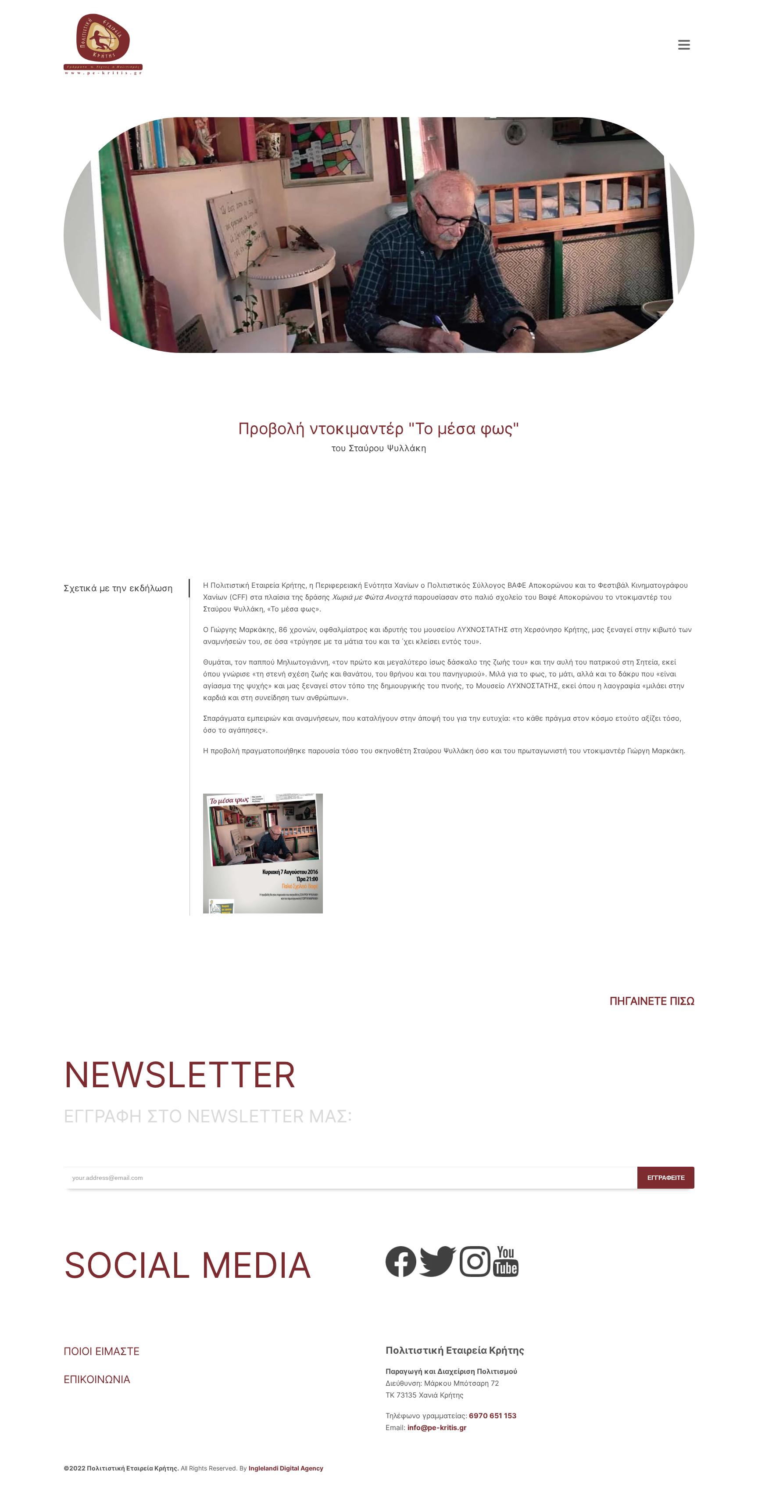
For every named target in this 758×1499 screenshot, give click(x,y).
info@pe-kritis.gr (437, 1427)
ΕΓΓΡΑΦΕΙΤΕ (666, 1177)
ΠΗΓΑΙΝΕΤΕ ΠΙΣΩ (652, 1001)
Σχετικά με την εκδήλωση (118, 588)
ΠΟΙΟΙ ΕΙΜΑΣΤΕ (101, 1351)
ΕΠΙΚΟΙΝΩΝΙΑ (97, 1379)
